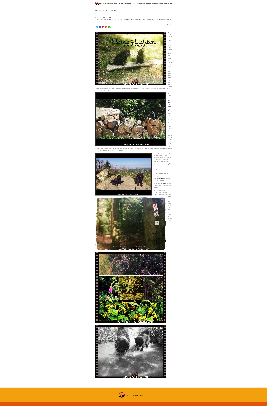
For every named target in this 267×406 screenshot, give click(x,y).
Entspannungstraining (111, 19)
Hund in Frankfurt (134, 19)
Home (115, 3)
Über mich (120, 3)
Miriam (98, 17)
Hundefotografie (142, 19)
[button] (97, 27)
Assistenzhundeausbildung (165, 3)
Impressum (164, 404)
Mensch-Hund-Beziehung (157, 19)
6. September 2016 (107, 17)
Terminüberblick (128, 3)
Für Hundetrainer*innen (152, 3)
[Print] (167, 24)
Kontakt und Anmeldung (155, 404)
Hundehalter (148, 19)
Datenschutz (170, 404)
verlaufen (163, 183)
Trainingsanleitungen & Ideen (111, 21)
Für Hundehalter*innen (139, 3)
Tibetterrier (102, 21)
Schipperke (165, 19)
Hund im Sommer (120, 19)
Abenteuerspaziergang (101, 19)
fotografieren (160, 178)
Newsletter (147, 404)
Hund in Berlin (127, 19)
